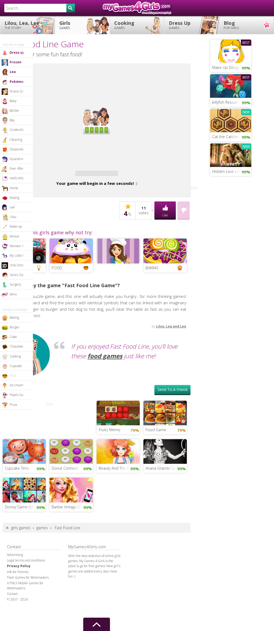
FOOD (57, 307)
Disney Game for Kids (23, 546)
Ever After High (21, 168)
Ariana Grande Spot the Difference (166, 507)
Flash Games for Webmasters (28, 617)
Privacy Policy (19, 605)
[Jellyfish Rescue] (230, 85)
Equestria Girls (20, 159)
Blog (231, 25)
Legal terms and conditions (26, 600)
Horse (14, 188)
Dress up (17, 52)
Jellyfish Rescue (225, 102)
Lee (12, 207)
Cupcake (16, 366)
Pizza (13, 404)
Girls (64, 25)
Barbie (14, 110)
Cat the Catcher (225, 136)
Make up (16, 226)
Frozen (15, 62)
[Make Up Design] (230, 50)
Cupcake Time (17, 507)
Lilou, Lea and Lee (171, 366)
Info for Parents (17, 611)
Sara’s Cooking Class (21, 274)
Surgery (15, 284)
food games (104, 395)
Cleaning (16, 139)
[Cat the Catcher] (230, 120)
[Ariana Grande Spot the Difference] (165, 490)
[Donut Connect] (71, 490)
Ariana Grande (20, 91)
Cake (13, 336)
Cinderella (17, 129)
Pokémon (18, 81)
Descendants (19, 149)
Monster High (19, 246)
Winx (13, 294)
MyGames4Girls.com (137, 8)
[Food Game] (165, 452)
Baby (13, 101)
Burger (15, 327)
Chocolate (17, 346)
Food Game (156, 469)
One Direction (20, 265)
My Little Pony (20, 255)
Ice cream (17, 385)
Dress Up (180, 25)
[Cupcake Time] (24, 490)
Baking (14, 317)
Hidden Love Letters (229, 171)
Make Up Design (226, 67)
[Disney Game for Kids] (24, 529)
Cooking (124, 25)
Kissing (14, 197)
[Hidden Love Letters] (230, 154)
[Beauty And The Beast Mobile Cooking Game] (118, 490)
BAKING (152, 307)
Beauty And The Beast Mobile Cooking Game (119, 507)
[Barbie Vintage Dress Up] (71, 529)
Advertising (15, 594)
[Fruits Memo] (118, 452)
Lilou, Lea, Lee (22, 25)
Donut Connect (65, 507)
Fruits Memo (109, 469)
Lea (13, 71)
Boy (12, 120)
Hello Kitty (17, 178)
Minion (14, 236)
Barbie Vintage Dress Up (72, 546)
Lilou (13, 217)
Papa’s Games (19, 394)
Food (13, 375)
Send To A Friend (172, 428)
